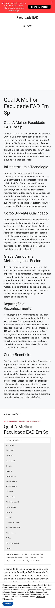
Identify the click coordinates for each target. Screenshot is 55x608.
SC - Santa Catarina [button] (11, 497)
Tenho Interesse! (39, 6)
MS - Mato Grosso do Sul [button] (13, 527)
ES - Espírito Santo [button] (11, 486)
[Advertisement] (27, 61)
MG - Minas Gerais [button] (11, 481)
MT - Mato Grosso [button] (11, 533)
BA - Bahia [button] (9, 512)
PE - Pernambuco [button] (11, 507)
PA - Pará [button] (8, 548)
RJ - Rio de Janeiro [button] (11, 476)
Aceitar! (8, 604)
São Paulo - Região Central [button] (13, 440)
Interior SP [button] (9, 471)
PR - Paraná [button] (9, 491)
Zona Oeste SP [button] (10, 461)
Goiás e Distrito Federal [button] (13, 522)
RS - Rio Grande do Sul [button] (12, 502)
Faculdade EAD (27, 17)
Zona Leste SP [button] (10, 450)
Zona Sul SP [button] (9, 455)
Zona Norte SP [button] (10, 445)
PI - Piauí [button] (8, 538)
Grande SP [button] (9, 466)
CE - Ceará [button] (9, 517)
